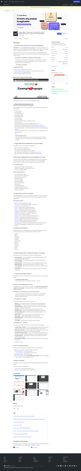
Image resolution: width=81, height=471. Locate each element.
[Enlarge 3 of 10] (23, 388)
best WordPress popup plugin (29, 47)
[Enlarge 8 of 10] (47, 376)
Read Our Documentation (20, 349)
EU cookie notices (18, 122)
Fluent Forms (17, 210)
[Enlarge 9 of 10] (47, 383)
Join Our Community (19, 352)
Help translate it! (47, 7)
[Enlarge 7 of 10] (35, 390)
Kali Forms (16, 218)
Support (66, 38)
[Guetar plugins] (14, 10)
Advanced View (54, 66)
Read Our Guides (17, 72)
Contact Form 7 (17, 205)
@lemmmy (38, 280)
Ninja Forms (17, 203)
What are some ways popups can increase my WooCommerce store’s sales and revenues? (28, 419)
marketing (63, 61)
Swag (49, 461)
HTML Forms (17, 221)
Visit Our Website (17, 69)
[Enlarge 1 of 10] (23, 376)
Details (15, 38)
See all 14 (66, 59)
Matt (64, 458)
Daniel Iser (22, 35)
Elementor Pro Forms (18, 215)
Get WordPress (76, 1)
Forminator (16, 214)
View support (64, 44)
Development (26, 38)
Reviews (20, 38)
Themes (20, 458)
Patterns (20, 461)
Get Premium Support (19, 351)
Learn (34, 457)
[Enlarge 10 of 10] (47, 390)
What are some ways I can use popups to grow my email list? (23, 416)
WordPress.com (66, 457)
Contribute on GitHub (19, 354)
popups (66, 63)
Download (59, 33)
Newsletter (16, 224)
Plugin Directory (6, 4)
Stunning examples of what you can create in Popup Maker (26, 100)
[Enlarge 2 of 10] (23, 382)
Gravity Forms (17, 204)
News (4, 458)
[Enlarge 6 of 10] (35, 383)
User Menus (17, 369)
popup (63, 63)
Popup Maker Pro (36, 123)
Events (49, 458)
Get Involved (50, 457)
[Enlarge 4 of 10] (23, 395)
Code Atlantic (25, 362)
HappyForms (17, 217)
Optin (66, 61)
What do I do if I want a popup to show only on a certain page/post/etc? (26, 430)
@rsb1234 (17, 139)
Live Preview (65, 33)
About (5, 457)
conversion (60, 61)
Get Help (16, 73)
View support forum (54, 93)
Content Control (17, 368)
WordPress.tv (36, 461)
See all (66, 83)
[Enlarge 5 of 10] (35, 376)
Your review (53, 83)
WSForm (16, 208)
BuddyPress (65, 461)
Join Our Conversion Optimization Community (22, 70)
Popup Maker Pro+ (40, 125)
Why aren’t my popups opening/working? (20, 433)
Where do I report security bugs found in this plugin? (22, 436)
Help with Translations (20, 355)
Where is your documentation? (18, 422)
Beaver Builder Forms (18, 222)
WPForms (16, 207)
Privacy (5, 461)
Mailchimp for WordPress (19, 211)
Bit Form (16, 220)
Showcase (20, 457)
